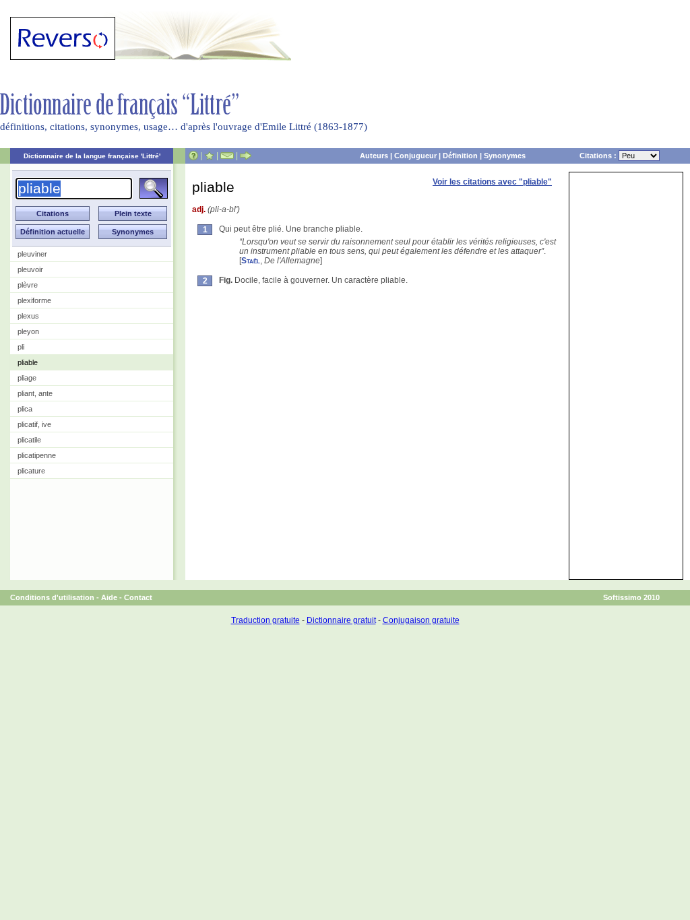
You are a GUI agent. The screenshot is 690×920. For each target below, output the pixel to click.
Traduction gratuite (265, 620)
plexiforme (34, 300)
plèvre (28, 285)
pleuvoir (30, 269)
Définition (460, 156)
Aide (109, 597)
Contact (138, 597)
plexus (28, 316)
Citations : (599, 156)
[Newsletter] (227, 155)
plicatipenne (37, 455)
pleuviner (32, 254)
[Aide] (193, 155)
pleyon (28, 331)
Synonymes (505, 156)
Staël (250, 260)
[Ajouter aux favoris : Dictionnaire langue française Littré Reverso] (209, 155)
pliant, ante (35, 393)
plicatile (29, 440)
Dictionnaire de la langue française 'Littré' (92, 156)
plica (25, 409)
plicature (31, 471)
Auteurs (374, 156)
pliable (28, 362)
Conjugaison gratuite (421, 620)
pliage (27, 378)
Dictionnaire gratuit (341, 620)
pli (21, 347)
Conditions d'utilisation (52, 597)
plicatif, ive (34, 424)
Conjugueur (415, 156)
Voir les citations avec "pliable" (492, 182)
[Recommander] (245, 155)
